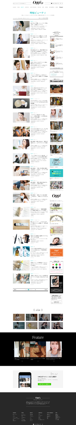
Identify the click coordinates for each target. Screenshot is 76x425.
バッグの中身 (23, 419)
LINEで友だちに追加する (44, 384)
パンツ (14, 415)
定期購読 (53, 290)
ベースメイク (38, 28)
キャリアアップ (23, 414)
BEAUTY (22, 7)
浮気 (47, 418)
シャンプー (38, 228)
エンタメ (39, 416)
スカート (14, 416)
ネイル (42, 187)
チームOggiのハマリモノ (43, 228)
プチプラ (43, 174)
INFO (43, 7)
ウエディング (48, 415)
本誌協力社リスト (58, 416)
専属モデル (36, 29)
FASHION (14, 7)
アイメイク (38, 67)
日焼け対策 (31, 414)
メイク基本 (32, 29)
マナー (22, 418)
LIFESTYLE (27, 7)
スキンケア (31, 415)
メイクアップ (42, 28)
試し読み (59, 290)
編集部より (57, 414)
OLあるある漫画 (23, 420)
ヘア (41, 160)
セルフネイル (38, 187)
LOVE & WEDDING (33, 7)
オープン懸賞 (57, 419)
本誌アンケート (57, 418)
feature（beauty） (33, 28)
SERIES (57, 7)
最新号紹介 (57, 415)
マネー (22, 416)
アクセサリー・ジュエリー (16, 418)
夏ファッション (15, 414)
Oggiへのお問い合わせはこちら (56, 302)
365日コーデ (14, 420)
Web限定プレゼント (58, 417)
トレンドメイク (38, 174)
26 (35, 289)
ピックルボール (40, 415)
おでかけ (39, 418)
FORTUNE (39, 7)
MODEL (46, 7)
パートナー (38, 160)
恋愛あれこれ (32, 161)
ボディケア (31, 419)
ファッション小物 (15, 417)
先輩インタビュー (23, 415)
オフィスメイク (38, 42)
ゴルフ (39, 414)
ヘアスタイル (44, 160)
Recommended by (57, 157)
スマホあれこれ (23, 417)
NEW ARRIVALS (51, 7)
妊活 (47, 417)
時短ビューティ (40, 29)
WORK (18, 7)
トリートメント (33, 229)
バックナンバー (56, 291)
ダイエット (31, 420)
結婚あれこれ (48, 416)
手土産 (39, 417)
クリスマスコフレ (54, 75)
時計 (13, 419)
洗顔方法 (32, 215)
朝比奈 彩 (45, 29)
